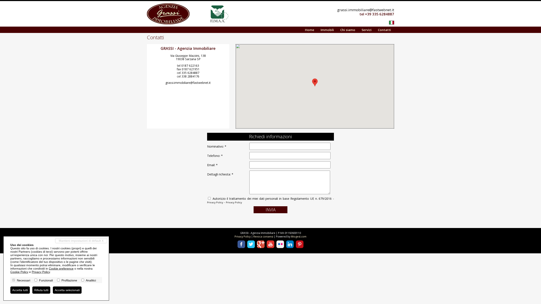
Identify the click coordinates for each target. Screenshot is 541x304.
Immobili (327, 30)
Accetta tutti (20, 290)
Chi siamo (347, 30)
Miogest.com (298, 236)
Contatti (384, 30)
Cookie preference (61, 268)
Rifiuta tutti (41, 290)
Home (309, 30)
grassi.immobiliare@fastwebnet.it (365, 9)
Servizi (367, 30)
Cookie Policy (19, 272)
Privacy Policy (215, 202)
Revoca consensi (263, 236)
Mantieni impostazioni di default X (81, 240)
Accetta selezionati (67, 290)
